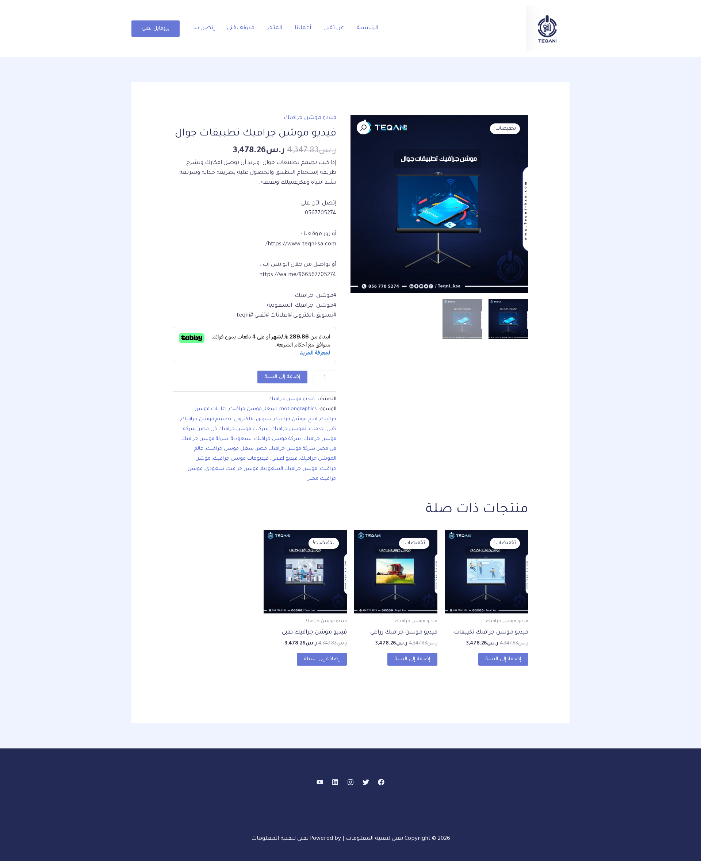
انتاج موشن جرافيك (295, 419)
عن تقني (333, 28)
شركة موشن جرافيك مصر (285, 449)
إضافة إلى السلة (282, 377)
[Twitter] (366, 782)
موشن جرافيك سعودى (231, 469)
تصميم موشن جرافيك (206, 419)
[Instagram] (350, 782)
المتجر (274, 28)
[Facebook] (381, 782)
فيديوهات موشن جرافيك (241, 459)
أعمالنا (303, 28)
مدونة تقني (240, 28)
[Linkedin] (335, 782)
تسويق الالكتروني (252, 419)
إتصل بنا (204, 28)
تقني (331, 429)
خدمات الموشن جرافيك (297, 429)
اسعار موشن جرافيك (253, 409)
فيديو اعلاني (284, 459)
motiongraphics (298, 409)
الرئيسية (367, 28)
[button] (155, 28)
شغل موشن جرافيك (230, 449)
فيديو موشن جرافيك (310, 118)
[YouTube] (320, 782)
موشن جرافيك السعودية (289, 469)
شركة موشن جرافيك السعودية (266, 439)
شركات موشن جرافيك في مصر (233, 429)
